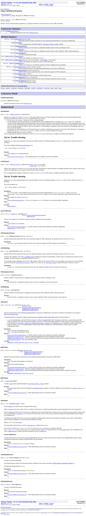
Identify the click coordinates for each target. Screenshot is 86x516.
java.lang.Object (6, 14)
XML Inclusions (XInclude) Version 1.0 (63, 463)
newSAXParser (19, 63)
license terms (44, 512)
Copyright (3, 512)
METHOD (18, 5)
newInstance (19, 56)
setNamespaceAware (21, 70)
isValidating (19, 49)
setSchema (18, 73)
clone (2, 88)
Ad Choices (7, 514)
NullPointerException (14, 339)
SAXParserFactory (12, 31)
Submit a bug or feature (6, 507)
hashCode (27, 88)
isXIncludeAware (20, 53)
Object (8, 20)
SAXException (31, 216)
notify (33, 88)
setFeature (18, 67)
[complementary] (78, 512)
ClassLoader (44, 60)
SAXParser (12, 63)
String (25, 39)
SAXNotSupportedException (30, 310)
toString (46, 88)
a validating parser (29, 256)
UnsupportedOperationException (17, 392)
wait (52, 88)
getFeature (18, 39)
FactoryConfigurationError (15, 156)
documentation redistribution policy (61, 512)
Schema (13, 42)
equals (8, 88)
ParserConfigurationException (36, 215)
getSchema (18, 42)
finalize (14, 88)
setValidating (19, 77)
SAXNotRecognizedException (30, 308)
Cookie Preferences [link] (78, 512)
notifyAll (40, 88)
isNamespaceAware (20, 46)
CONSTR (14, 5)
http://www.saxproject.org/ (11, 314)
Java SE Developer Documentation (36, 508)
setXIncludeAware (20, 80)
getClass (20, 88)
